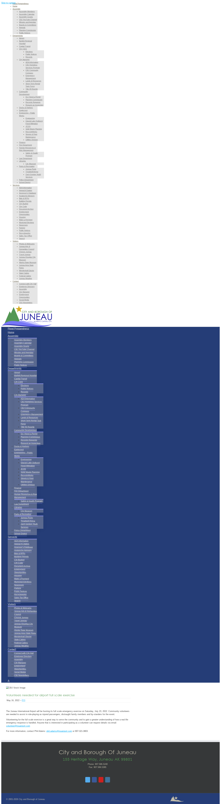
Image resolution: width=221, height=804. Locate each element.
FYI (23, 700)
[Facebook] (94, 779)
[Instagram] (107, 779)
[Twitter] (87, 779)
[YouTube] (101, 779)
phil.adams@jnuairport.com (59, 731)
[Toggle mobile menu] (2, 323)
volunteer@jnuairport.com (18, 726)
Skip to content (8, 3)
